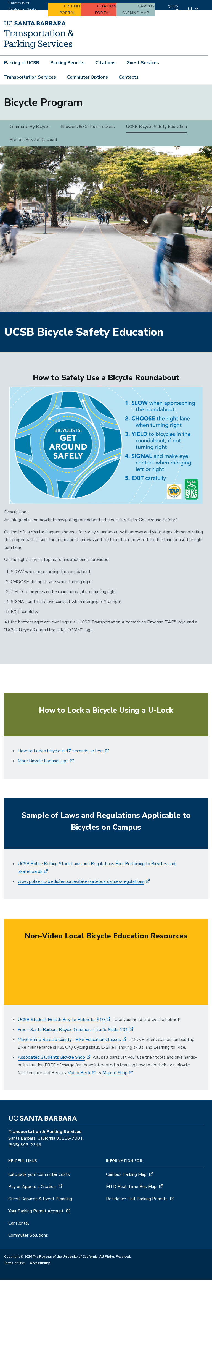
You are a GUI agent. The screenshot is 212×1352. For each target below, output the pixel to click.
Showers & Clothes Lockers (88, 127)
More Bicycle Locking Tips (43, 761)
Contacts (129, 77)
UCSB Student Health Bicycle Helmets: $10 (61, 1020)
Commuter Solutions (28, 1235)
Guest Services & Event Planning (40, 1199)
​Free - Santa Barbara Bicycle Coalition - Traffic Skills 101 (73, 1030)
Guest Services (142, 63)
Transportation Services (30, 77)
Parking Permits (67, 63)
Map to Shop (115, 1073)
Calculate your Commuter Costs (39, 1174)
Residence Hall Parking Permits (137, 1199)
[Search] (193, 9)
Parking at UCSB (21, 63)
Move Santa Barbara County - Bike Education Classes (69, 1040)
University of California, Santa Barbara (22, 9)
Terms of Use (14, 1263)
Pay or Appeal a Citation (32, 1187)
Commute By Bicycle (30, 127)
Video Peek (79, 1073)
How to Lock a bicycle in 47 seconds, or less (61, 751)
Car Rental (18, 1223)
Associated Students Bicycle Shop (51, 1057)
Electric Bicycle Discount (33, 140)
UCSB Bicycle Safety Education (156, 127)
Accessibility (40, 1263)
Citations (105, 63)
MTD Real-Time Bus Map (131, 1187)
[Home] (38, 47)
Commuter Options (87, 77)
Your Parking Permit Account (35, 1211)
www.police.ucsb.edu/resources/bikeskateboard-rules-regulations (81, 881)
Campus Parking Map (126, 1174)
